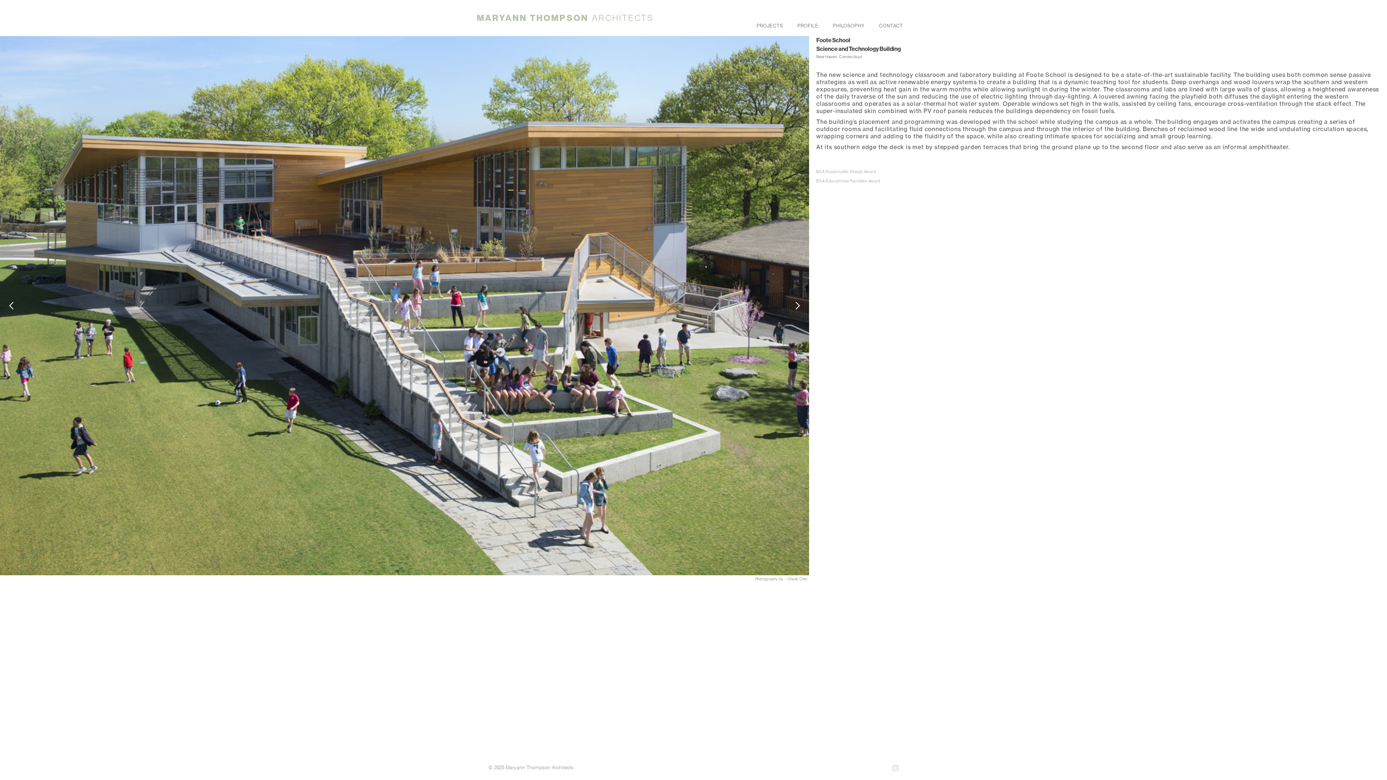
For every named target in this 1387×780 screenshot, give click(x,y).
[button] (14, 306)
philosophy (849, 25)
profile (808, 25)
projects (770, 25)
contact (891, 25)
